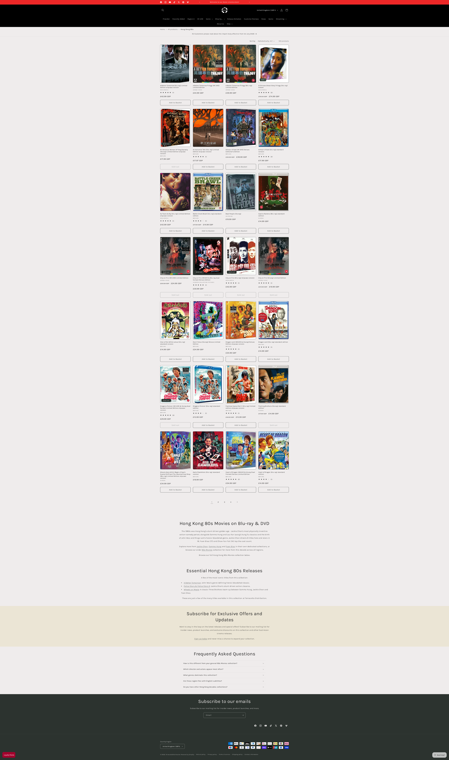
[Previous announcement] (199, 2)
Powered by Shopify (187, 754)
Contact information (251, 754)
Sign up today (200, 639)
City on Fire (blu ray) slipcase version (240, 278)
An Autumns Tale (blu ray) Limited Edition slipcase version (206, 151)
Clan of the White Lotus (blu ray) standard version (172, 343)
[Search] (162, 10)
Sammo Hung (215, 546)
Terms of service (224, 754)
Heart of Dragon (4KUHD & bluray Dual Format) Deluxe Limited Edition (240, 473)
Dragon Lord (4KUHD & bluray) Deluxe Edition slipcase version (240, 343)
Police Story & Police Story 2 (197, 586)
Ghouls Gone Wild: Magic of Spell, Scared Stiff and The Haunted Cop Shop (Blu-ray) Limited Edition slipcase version (175, 475)
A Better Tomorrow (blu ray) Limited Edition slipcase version (173, 86)
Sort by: (252, 41)
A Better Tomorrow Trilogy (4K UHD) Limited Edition (206, 86)
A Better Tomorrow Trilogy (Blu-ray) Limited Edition (239, 86)
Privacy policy (212, 754)
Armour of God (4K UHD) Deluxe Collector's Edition (237, 151)
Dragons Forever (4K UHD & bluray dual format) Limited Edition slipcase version (175, 408)
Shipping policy (237, 754)
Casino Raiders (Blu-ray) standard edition (271, 215)
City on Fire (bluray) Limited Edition (272, 278)
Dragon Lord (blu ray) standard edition (273, 342)
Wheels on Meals (191, 589)
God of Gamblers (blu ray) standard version (206, 473)
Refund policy (200, 754)
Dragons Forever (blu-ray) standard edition (206, 407)
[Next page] (237, 502)
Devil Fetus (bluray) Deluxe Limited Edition (206, 343)
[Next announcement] (249, 2)
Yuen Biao (230, 546)
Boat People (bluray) (233, 214)
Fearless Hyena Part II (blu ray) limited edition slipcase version (240, 407)
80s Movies (207, 550)
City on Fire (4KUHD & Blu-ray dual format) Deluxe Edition (206, 279)
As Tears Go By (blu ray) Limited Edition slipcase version (175, 215)
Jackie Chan (202, 546)
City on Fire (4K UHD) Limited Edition (174, 278)
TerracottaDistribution (173, 754)
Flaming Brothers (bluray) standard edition (272, 407)
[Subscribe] (242, 715)
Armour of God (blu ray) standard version (271, 151)
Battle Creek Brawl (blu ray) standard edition (207, 215)
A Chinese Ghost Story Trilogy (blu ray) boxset (273, 86)
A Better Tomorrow (192, 583)
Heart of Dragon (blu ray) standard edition (271, 473)
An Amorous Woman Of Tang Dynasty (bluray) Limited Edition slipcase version (174, 151)
